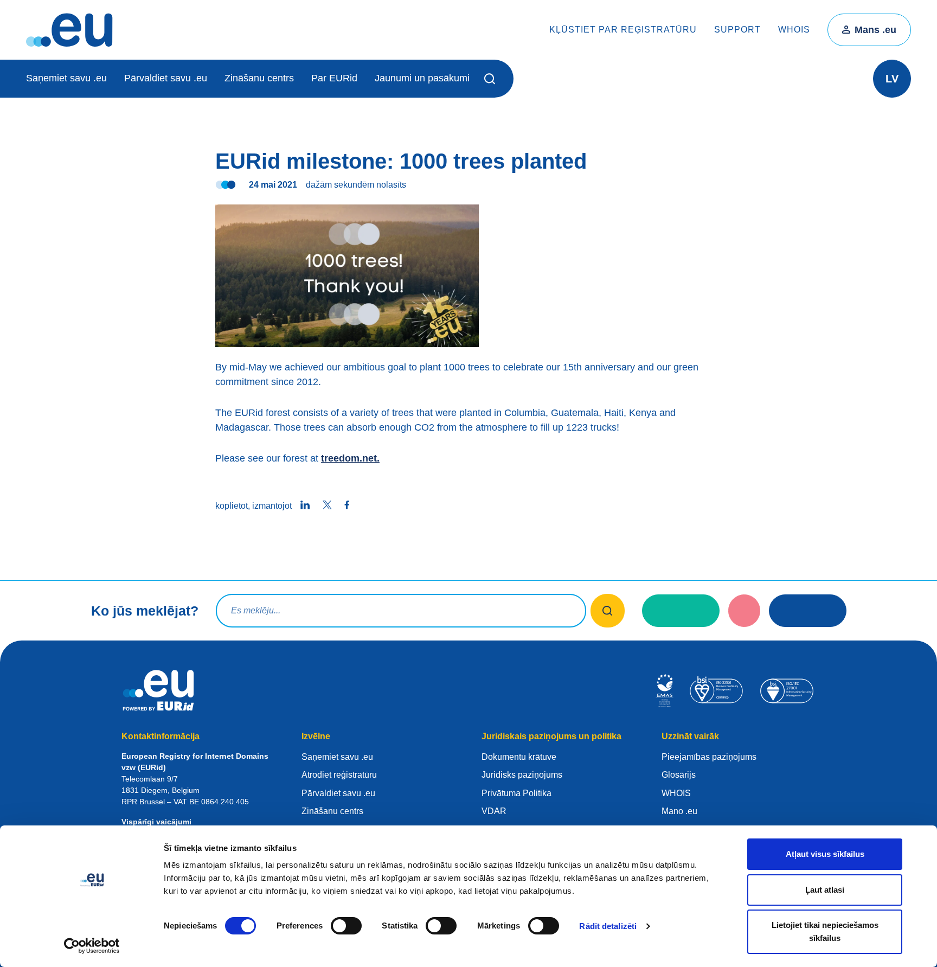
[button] (492, 79)
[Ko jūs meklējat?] (608, 610)
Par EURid (334, 78)
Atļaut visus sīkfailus (825, 854)
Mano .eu (679, 811)
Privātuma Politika (516, 793)
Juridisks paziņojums (522, 774)
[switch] (346, 925)
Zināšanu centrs (259, 78)
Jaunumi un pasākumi (422, 78)
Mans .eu (875, 29)
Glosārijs (679, 774)
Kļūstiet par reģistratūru (623, 29)
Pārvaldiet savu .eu (165, 78)
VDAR (494, 811)
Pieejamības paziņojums (709, 756)
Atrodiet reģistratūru (339, 774)
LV (892, 79)
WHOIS (794, 29)
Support (737, 29)
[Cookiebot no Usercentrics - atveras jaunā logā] (91, 946)
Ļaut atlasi (824, 889)
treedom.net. (350, 458)
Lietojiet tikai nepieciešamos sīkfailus (825, 931)
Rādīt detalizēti (608, 926)
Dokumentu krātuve (519, 756)
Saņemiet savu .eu (66, 78)
